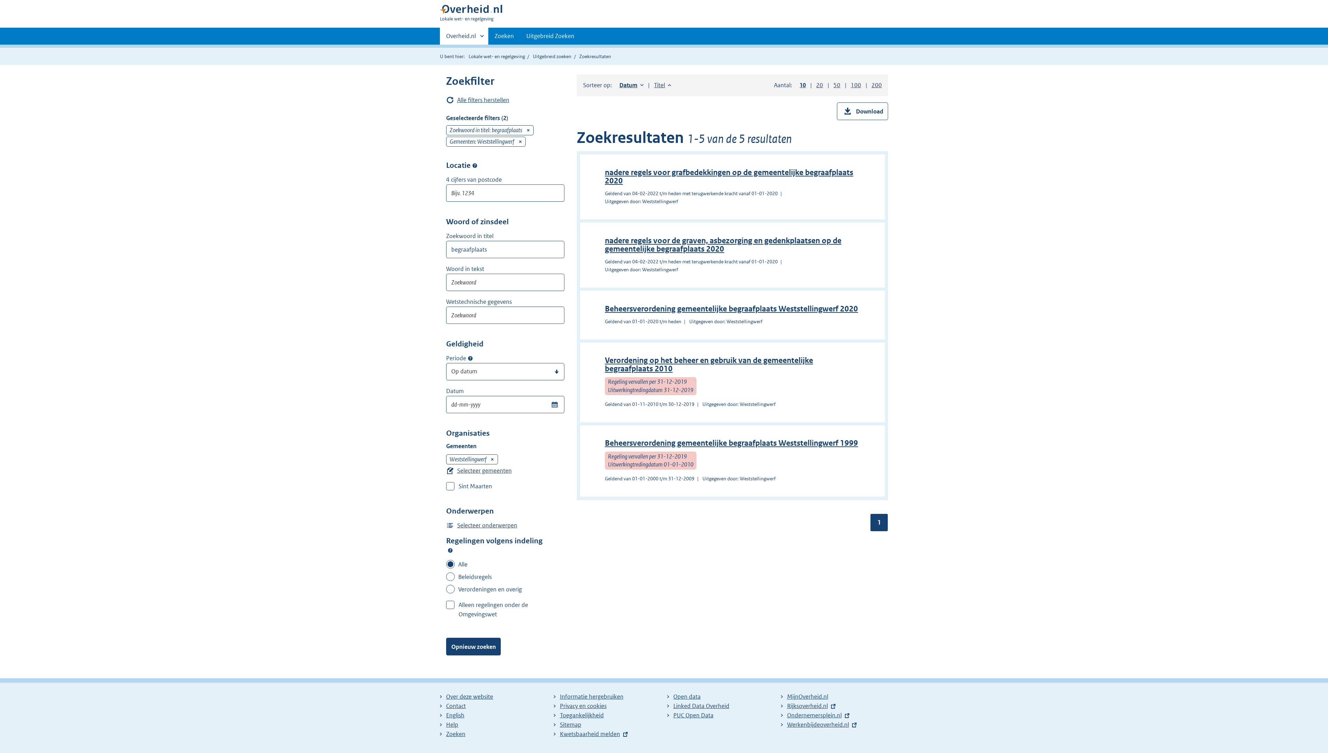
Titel (662, 85)
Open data (687, 696)
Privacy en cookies (583, 706)
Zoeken (504, 36)
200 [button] (877, 85)
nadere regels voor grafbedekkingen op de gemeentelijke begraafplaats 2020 (729, 176)
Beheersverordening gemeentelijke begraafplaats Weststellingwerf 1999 (731, 443)
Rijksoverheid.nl (807, 706)
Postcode (475, 165)
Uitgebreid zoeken (552, 56)
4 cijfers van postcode (474, 179)
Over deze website (469, 696)
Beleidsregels (475, 577)
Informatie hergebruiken (592, 696)
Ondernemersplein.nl (814, 715)
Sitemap (570, 724)
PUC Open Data (693, 715)
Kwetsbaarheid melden (590, 734)
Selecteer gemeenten (484, 470)
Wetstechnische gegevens (479, 302)
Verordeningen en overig (490, 589)
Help (452, 724)
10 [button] (803, 85)
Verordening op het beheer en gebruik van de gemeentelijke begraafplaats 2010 (709, 364)
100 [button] (856, 85)
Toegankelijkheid (582, 715)
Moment (470, 358)
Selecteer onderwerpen (487, 525)
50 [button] (836, 85)
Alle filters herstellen (483, 100)
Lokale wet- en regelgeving (497, 56)
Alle (463, 564)
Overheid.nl (461, 38)
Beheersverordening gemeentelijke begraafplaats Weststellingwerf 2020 (731, 309)
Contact (456, 706)
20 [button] (819, 85)
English (455, 715)
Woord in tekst (465, 269)
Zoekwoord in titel (470, 236)
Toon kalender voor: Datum (554, 404)
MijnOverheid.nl (807, 696)
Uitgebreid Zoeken (550, 36)
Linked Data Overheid (701, 706)
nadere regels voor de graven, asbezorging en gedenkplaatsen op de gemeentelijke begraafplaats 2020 (723, 245)
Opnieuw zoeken (473, 647)
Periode (456, 358)
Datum (455, 391)
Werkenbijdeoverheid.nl (818, 724)
